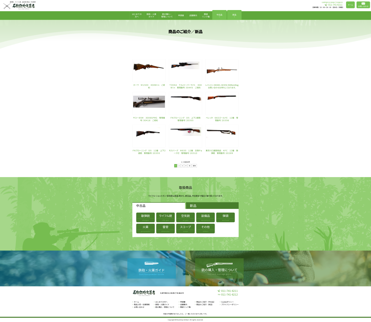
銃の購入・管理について (167, 15)
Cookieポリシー (227, 302)
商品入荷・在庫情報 (142, 304)
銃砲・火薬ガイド (151, 15)
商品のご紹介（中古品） (205, 302)
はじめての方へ (137, 15)
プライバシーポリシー (230, 304)
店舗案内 (193, 15)
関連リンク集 (206, 15)
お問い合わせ (363, 6)
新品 (234, 14)
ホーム (350, 4)
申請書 (181, 15)
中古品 (219, 14)
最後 (194, 166)
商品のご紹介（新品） (205, 304)
